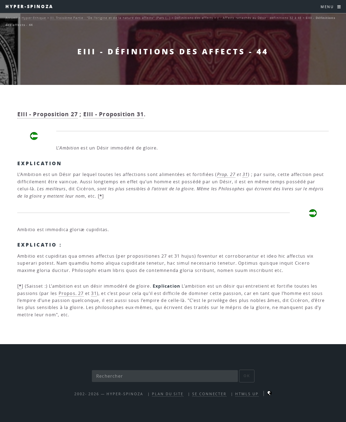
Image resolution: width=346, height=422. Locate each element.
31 (245, 174)
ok (247, 376)
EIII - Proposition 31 (113, 114)
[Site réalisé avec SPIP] (269, 394)
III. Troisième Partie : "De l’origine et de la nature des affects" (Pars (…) (110, 18)
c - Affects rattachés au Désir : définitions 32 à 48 (259, 18)
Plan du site (168, 394)
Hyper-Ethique (34, 18)
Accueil (11, 18)
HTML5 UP (246, 394)
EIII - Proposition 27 (47, 114)
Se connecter (209, 394)
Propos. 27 (71, 293)
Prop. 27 (226, 174)
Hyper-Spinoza (29, 6)
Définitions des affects (194, 18)
